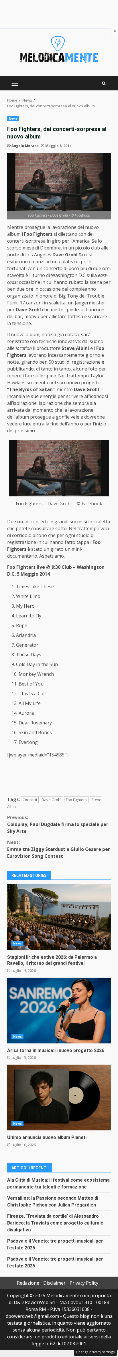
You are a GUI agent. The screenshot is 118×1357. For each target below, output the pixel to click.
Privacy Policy (84, 1283)
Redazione (28, 1283)
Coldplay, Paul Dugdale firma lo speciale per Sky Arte (57, 824)
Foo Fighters (76, 799)
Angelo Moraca (25, 145)
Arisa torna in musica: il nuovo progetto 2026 (59, 1010)
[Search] (104, 83)
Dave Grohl (51, 799)
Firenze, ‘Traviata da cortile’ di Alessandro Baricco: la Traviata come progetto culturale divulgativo (55, 1223)
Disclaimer (54, 1283)
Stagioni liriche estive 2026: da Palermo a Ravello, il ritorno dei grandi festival (59, 917)
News (13, 118)
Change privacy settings (95, 1352)
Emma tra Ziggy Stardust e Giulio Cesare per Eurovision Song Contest (58, 849)
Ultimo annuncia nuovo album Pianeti (59, 1097)
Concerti (30, 799)
